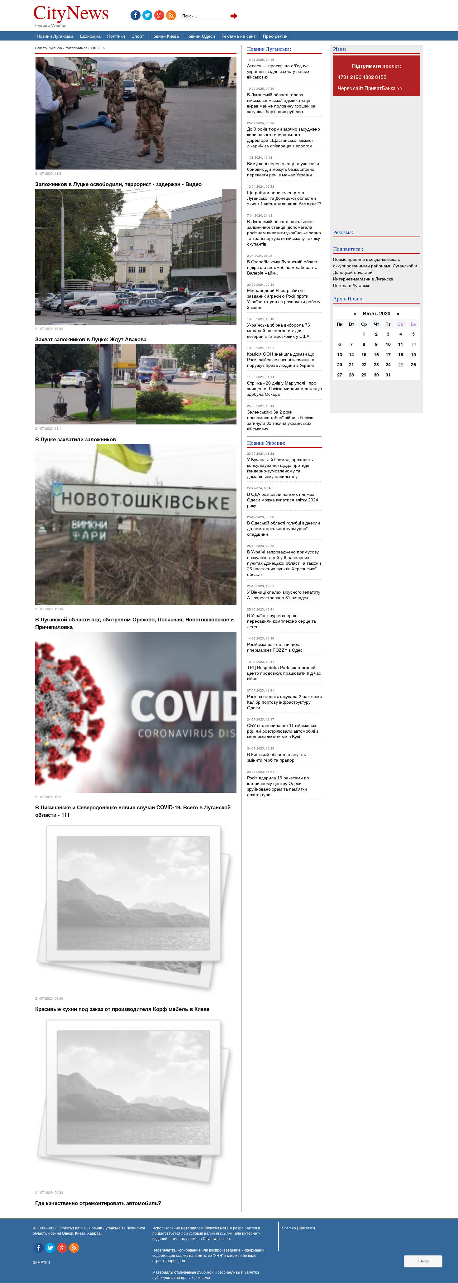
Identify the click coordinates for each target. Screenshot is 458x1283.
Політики (116, 35)
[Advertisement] (370, 158)
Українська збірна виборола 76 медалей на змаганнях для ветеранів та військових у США (278, 331)
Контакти (307, 1227)
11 (400, 344)
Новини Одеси (200, 35)
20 (339, 364)
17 (388, 354)
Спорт (137, 35)
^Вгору (423, 1261)
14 (351, 354)
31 (388, 374)
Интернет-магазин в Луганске (363, 278)
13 (339, 354)
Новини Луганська (55, 35)
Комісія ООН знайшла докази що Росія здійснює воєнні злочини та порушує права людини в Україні (280, 360)
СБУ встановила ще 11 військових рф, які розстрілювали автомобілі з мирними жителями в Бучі (282, 731)
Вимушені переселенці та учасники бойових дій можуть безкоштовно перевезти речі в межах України (283, 169)
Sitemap (289, 1227)
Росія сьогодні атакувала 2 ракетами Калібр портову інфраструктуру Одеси (284, 702)
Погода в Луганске (351, 285)
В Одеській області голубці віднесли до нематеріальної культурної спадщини (283, 528)
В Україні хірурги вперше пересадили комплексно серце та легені (281, 621)
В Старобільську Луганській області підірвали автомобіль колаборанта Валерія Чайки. (283, 267)
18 (400, 354)
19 (413, 354)
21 (351, 364)
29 (363, 374)
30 (376, 374)
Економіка (90, 35)
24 (388, 364)
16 (376, 354)
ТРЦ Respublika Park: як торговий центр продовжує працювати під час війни (284, 673)
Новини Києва (164, 35)
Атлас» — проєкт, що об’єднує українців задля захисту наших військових (278, 71)
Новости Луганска (48, 47)
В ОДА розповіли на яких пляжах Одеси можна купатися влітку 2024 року (282, 500)
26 (413, 364)
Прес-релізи (275, 35)
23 (376, 364)
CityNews (71, 13)
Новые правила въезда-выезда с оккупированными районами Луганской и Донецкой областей (375, 265)
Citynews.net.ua (216, 1238)
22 (363, 364)
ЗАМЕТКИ (41, 1262)
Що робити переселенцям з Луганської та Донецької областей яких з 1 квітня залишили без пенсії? (284, 198)
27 (339, 374)
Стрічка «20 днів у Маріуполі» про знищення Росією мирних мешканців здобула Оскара (284, 389)
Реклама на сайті (239, 35)
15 (363, 354)
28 (351, 374)
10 (388, 344)
